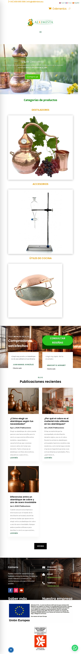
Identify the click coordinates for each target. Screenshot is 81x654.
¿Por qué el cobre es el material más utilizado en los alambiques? (56, 421)
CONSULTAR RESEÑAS (57, 340)
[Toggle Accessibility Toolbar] (11, 649)
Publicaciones (25, 428)
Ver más (40, 546)
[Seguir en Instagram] (16, 590)
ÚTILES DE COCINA (40, 258)
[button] (75, 648)
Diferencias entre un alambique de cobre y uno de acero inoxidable (23, 499)
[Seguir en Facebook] (10, 590)
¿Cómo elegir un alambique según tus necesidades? (21, 421)
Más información (32, 77)
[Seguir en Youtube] (21, 590)
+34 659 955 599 (53, 586)
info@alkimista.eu (54, 577)
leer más (14, 458)
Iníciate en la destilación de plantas (32, 60)
